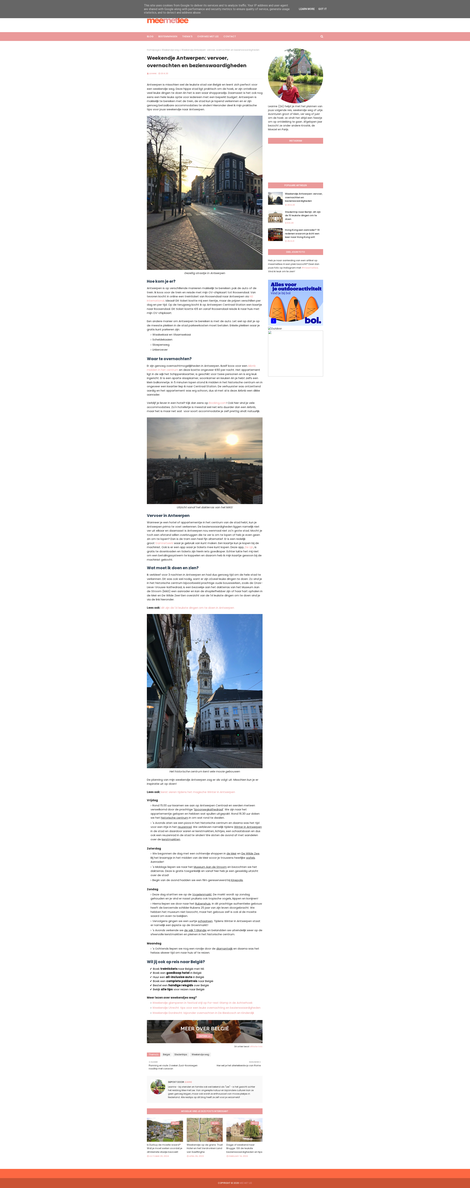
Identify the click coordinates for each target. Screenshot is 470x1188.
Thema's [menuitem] (187, 36)
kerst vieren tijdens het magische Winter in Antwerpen (198, 792)
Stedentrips (180, 1054)
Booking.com (217, 403)
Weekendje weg (170, 49)
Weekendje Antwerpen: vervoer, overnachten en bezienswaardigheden (304, 197)
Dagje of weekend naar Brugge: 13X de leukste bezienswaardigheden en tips (244, 1148)
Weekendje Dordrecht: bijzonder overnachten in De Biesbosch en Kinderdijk (203, 1013)
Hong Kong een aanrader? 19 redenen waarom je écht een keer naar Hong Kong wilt (302, 233)
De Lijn (249, 547)
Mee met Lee (246, 1183)
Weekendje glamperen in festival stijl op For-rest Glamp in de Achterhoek (202, 1003)
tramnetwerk (164, 543)
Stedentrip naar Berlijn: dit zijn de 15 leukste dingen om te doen (303, 215)
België (166, 1054)
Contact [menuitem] (229, 36)
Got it (322, 9)
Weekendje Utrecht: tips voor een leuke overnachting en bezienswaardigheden (206, 1008)
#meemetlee (310, 267)
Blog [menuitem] (150, 36)
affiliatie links (256, 1046)
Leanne (153, 73)
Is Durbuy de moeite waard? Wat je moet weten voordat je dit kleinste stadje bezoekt (164, 1148)
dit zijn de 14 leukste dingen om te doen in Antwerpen (197, 608)
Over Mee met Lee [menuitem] (208, 36)
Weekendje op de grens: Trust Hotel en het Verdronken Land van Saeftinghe (205, 1148)
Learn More (307, 9)
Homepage (153, 49)
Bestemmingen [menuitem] (167, 36)
